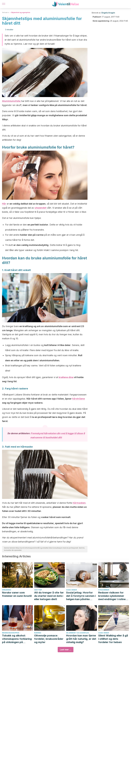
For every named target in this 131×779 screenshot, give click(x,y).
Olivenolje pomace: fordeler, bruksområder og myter (48, 639)
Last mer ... (65, 649)
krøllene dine (66, 377)
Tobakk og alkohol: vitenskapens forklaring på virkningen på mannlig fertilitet (17, 639)
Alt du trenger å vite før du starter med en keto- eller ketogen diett (49, 596)
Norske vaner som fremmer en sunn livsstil (17, 594)
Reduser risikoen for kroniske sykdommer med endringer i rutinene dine (113, 596)
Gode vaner (71, 590)
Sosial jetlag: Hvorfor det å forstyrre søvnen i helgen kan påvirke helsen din (81, 596)
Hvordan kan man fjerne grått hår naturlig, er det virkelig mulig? (81, 639)
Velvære (5, 12)
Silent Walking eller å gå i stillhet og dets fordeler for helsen (113, 639)
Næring (37, 633)
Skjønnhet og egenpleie (20, 12)
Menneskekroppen (10, 633)
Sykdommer (103, 590)
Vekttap (38, 590)
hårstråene (78, 398)
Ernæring (6, 590)
